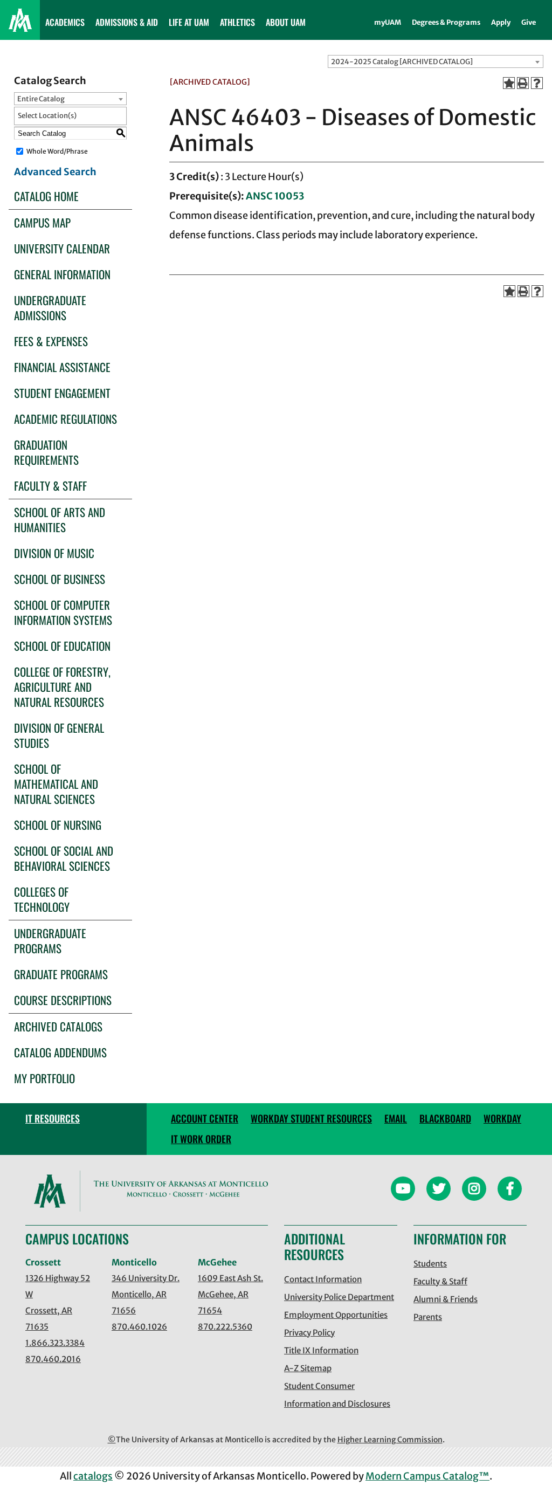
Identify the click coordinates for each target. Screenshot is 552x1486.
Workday (502, 1118)
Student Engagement (62, 392)
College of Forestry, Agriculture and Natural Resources (62, 686)
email (395, 1118)
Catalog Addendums (60, 1052)
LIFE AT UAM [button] (189, 22)
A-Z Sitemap (308, 1368)
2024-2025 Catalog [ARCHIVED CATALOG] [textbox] (402, 61)
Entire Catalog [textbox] (41, 99)
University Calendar (62, 248)
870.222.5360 (225, 1327)
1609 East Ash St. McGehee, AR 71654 (230, 1294)
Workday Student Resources (311, 1118)
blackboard (445, 1118)
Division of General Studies (59, 735)
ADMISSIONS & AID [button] (126, 22)
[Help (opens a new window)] (537, 83)
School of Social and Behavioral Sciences (63, 858)
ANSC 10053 (275, 196)
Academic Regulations (65, 418)
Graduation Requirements (46, 452)
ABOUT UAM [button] (286, 22)
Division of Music (54, 553)
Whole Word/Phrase (57, 151)
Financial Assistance (62, 367)
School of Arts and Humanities (59, 519)
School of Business (59, 578)
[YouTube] (403, 1190)
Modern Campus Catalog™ (427, 1476)
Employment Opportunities (336, 1315)
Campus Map (42, 222)
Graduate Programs (61, 974)
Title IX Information (321, 1350)
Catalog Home (46, 196)
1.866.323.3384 (55, 1343)
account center (204, 1118)
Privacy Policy (309, 1332)
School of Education (62, 645)
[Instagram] (474, 1190)
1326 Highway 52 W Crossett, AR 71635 (57, 1302)
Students (430, 1263)
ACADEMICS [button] (65, 22)
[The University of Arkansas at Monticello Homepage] (20, 20)
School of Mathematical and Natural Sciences (56, 783)
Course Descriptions (63, 1000)
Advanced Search (55, 172)
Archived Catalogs (58, 1026)
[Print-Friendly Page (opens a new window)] (523, 83)
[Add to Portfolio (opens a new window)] (509, 83)
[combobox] (435, 61)
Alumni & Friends (445, 1299)
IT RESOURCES (52, 1118)
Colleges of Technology (42, 899)
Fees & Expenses (51, 341)
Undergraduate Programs (50, 941)
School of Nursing (57, 824)
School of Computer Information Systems (63, 612)
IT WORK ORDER (201, 1139)
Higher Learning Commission (390, 1439)
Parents (427, 1317)
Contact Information (323, 1279)
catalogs (93, 1476)
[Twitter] (438, 1190)
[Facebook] (510, 1190)
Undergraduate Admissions (50, 308)
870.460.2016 (53, 1359)
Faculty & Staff (50, 485)
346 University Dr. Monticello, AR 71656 (146, 1294)
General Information (62, 274)
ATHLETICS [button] (237, 22)
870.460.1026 (139, 1327)
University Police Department (339, 1297)
